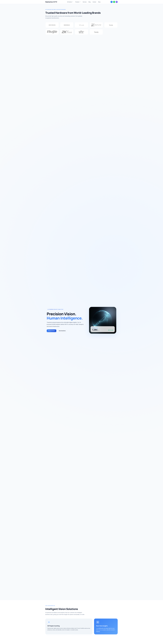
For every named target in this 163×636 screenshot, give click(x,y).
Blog (90, 1)
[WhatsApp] (114, 2)
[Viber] (117, 2)
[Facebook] (112, 2)
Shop (99, 1)
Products (78, 1)
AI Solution (70, 1)
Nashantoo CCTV (51, 2)
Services (85, 1)
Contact (94, 1)
